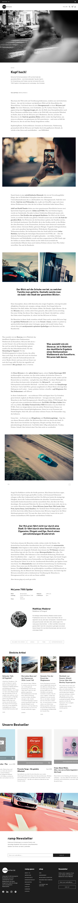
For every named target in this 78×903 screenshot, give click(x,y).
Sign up (61, 855)
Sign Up (67, 887)
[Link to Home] (6, 7)
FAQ (40, 882)
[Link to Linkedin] (8, 892)
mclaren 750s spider (18, 642)
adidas (32, 642)
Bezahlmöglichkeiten (45, 877)
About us (27, 872)
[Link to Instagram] (13, 892)
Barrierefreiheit (30, 879)
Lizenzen (27, 884)
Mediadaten (28, 882)
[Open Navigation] (75, 7)
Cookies (27, 891)
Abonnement (42, 875)
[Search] (68, 7)
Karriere (27, 889)
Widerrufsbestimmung (45, 879)
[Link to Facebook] (4, 892)
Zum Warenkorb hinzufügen (24, 762)
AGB (40, 872)
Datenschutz (29, 877)
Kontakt (27, 886)
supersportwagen (57, 642)
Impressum (28, 875)
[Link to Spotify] (17, 892)
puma (44, 642)
